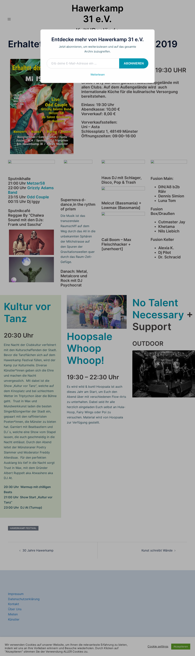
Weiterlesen (97, 74)
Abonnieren (134, 63)
